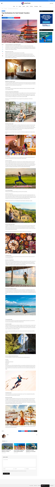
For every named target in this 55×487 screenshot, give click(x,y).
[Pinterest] (2, 53)
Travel (40, 6)
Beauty (20, 6)
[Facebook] (2, 47)
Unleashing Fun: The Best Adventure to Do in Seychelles (30, 451)
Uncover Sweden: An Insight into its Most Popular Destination (19, 451)
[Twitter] (2, 49)
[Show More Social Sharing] (21, 18)
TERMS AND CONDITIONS (50, 485)
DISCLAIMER (39, 485)
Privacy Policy (31, 485)
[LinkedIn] (2, 51)
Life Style (31, 6)
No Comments (12, 15)
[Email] (2, 56)
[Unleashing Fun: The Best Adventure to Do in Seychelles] (31, 446)
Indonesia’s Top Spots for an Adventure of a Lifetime (6, 451)
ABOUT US (35, 485)
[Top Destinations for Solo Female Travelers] (19, 31)
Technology (36, 6)
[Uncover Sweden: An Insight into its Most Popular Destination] (19, 446)
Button (51, 3)
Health (27, 6)
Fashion (24, 6)
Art (16, 6)
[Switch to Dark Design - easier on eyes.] (52, 0)
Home (14, 6)
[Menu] (1, 3)
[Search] (53, 1)
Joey (5, 15)
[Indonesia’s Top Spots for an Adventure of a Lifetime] (7, 446)
